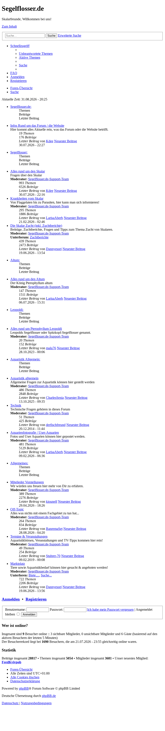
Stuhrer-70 (53, 556)
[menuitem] (36, 53)
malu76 (51, 348)
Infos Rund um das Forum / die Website (37, 125)
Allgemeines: (19, 463)
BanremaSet (54, 529)
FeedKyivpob (11, 662)
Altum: (15, 260)
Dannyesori (54, 249)
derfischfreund (56, 425)
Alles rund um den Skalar (27, 171)
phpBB (24, 688)
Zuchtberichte (39, 237)
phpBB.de (49, 696)
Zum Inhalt (9, 26)
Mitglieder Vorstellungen (27, 482)
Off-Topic (17, 509)
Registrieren (36, 599)
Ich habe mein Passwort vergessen (110, 609)
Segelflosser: (19, 152)
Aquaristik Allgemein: (25, 359)
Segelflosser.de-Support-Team (48, 179)
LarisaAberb (54, 218)
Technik (15, 405)
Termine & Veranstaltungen (28, 536)
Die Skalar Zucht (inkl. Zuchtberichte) (36, 225)
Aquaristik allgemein (24, 378)
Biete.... (34, 575)
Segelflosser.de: (20, 106)
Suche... (46, 575)
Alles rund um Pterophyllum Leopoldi (36, 328)
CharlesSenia (55, 397)
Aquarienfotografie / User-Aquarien (34, 432)
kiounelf (51, 501)
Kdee (49, 141)
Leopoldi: (16, 309)
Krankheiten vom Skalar (26, 198)
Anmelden (11, 599)
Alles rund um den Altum (27, 279)
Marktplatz (17, 563)
